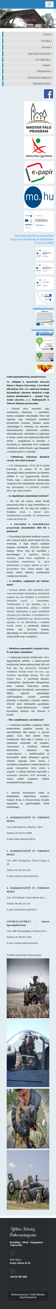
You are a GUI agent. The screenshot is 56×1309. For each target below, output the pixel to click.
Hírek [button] (47, 34)
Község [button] (46, 40)
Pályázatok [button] (44, 71)
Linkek (46, 65)
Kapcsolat (16, 1245)
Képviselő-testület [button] (39, 53)
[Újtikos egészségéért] (45, 282)
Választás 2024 (41, 83)
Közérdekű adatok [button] (39, 77)
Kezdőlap (15, 1242)
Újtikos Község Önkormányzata (23, 1232)
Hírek (25, 1242)
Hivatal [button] (46, 47)
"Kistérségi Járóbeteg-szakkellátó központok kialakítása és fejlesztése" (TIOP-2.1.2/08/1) (32, 239)
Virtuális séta (42, 59)
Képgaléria (36, 1242)
